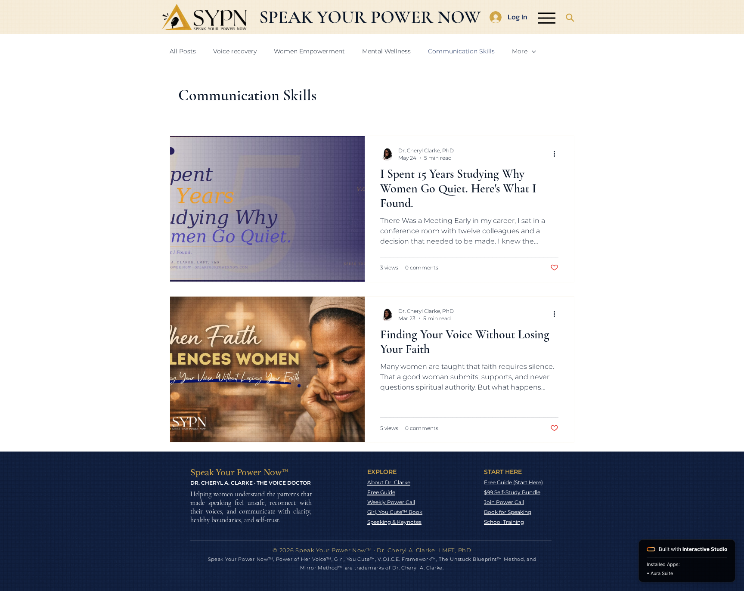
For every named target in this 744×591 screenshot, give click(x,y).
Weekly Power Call (391, 502)
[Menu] (546, 18)
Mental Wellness (386, 51)
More (519, 51)
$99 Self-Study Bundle (512, 492)
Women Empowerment (309, 51)
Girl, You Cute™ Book (394, 512)
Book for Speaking (507, 512)
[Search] (570, 17)
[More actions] (557, 154)
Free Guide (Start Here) (513, 482)
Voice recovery (235, 51)
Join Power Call (504, 502)
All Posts (183, 51)
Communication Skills (461, 51)
